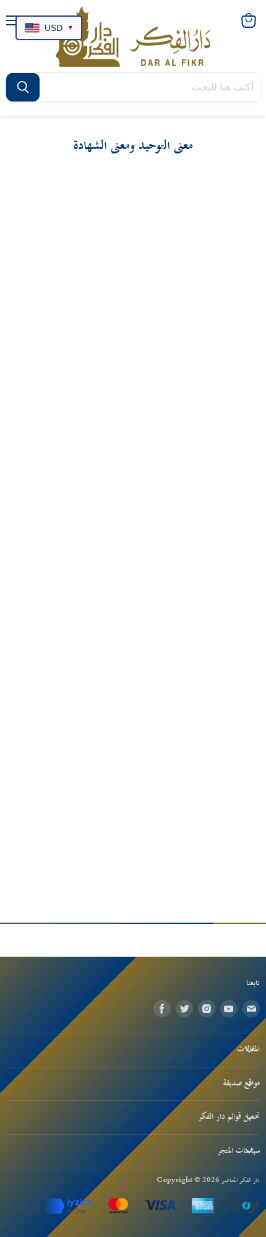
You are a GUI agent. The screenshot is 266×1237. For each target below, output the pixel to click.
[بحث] (23, 87)
